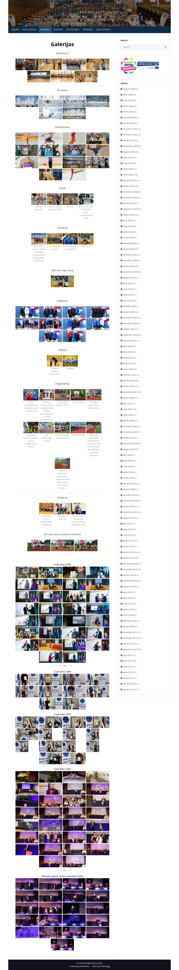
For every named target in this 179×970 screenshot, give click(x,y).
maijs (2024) (128, 226)
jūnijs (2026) (128, 94)
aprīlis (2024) (128, 232)
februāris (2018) (129, 621)
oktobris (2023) (129, 266)
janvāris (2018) (129, 626)
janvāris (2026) (129, 123)
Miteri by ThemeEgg (101, 966)
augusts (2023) (129, 277)
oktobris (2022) (129, 329)
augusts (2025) (129, 152)
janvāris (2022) (129, 380)
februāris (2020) (129, 483)
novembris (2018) (130, 569)
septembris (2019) (130, 512)
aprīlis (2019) (128, 541)
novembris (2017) (130, 638)
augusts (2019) (129, 518)
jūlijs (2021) (128, 403)
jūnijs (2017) (128, 661)
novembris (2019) (130, 500)
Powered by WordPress (80, 966)
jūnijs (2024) (128, 220)
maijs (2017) (128, 666)
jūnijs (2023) (128, 283)
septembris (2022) (130, 335)
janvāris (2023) (129, 312)
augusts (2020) (129, 449)
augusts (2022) (129, 340)
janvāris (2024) (129, 249)
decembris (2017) (130, 632)
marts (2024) (128, 237)
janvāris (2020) (129, 489)
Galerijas (44, 29)
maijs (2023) (128, 289)
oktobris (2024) (129, 203)
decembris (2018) (130, 563)
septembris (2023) (130, 272)
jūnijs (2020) (128, 460)
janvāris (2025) (129, 186)
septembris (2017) (130, 649)
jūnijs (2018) (128, 598)
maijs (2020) (128, 466)
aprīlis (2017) (128, 672)
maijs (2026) (128, 100)
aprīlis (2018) (128, 609)
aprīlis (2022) (128, 363)
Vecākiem (87, 29)
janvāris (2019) (129, 558)
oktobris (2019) (129, 506)
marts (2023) (128, 300)
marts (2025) (128, 174)
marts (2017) (128, 678)
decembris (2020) (130, 426)
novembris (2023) (130, 260)
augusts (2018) (129, 586)
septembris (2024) (130, 209)
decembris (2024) (130, 192)
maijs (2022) (128, 357)
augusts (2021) (129, 397)
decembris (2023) (130, 255)
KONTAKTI (58, 29)
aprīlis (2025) (128, 169)
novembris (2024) (130, 197)
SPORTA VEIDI (72, 29)
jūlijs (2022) (128, 346)
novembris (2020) (130, 432)
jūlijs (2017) (128, 655)
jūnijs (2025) (128, 157)
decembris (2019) (130, 495)
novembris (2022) (130, 323)
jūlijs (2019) (128, 523)
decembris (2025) (130, 129)
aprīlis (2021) (128, 415)
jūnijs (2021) (128, 409)
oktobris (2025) (129, 140)
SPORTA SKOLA (29, 29)
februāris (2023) (129, 306)
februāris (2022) (129, 375)
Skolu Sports (103, 29)
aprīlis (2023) (128, 294)
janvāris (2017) (129, 689)
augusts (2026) (129, 89)
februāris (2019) (129, 552)
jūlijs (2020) (128, 455)
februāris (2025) (129, 180)
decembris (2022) (130, 317)
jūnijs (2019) (128, 529)
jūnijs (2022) (128, 352)
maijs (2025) (128, 163)
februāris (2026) (129, 117)
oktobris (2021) (129, 386)
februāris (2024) (129, 243)
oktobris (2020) (129, 438)
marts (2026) (128, 111)
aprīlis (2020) (128, 472)
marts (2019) (128, 546)
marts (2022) (128, 369)
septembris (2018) (130, 580)
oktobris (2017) (129, 643)
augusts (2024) (129, 214)
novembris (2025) (130, 134)
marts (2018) (128, 615)
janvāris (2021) (129, 420)
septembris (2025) (130, 146)
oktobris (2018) (129, 575)
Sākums (15, 29)
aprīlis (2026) (128, 106)
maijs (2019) (128, 535)
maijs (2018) (128, 603)
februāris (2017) (129, 683)
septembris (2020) (130, 443)
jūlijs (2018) (128, 592)
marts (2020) (128, 478)
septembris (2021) (130, 392)
